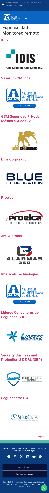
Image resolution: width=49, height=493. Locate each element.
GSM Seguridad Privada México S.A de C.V (20, 118)
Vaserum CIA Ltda (16, 78)
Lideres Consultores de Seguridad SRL (20, 314)
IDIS (4, 40)
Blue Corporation (15, 159)
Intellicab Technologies (20, 274)
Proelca (7, 197)
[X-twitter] (21, 457)
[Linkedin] (28, 457)
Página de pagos (24, 467)
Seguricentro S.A (15, 398)
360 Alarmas (11, 236)
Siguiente (43, 437)
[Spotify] (40, 457)
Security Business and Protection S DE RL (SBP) (21, 357)
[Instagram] (15, 457)
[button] (26, 18)
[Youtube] (34, 457)
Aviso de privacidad (25, 474)
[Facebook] (9, 457)
